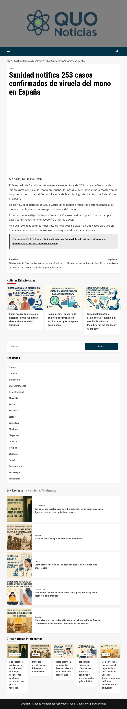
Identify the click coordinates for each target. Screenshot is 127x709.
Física (12, 404)
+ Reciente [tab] (16, 490)
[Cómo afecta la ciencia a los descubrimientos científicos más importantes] (19, 564)
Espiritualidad (16, 392)
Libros (12, 417)
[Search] (117, 51)
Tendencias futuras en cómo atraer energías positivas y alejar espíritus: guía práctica (87, 671)
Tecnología (14, 479)
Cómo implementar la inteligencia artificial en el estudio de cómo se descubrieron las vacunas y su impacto (101, 321)
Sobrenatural (16, 466)
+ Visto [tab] (32, 490)
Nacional (13, 429)
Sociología (14, 472)
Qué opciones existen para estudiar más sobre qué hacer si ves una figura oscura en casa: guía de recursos (17, 674)
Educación (14, 380)
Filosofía (13, 398)
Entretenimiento (17, 386)
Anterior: (36, 263)
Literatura (14, 423)
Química (13, 454)
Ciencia (13, 367)
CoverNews (83, 704)
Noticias (13, 441)
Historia (13, 411)
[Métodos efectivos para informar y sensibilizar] (19, 537)
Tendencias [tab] (48, 490)
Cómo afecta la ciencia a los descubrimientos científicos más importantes (64, 668)
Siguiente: (92, 261)
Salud (12, 69)
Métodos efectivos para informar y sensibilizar (58, 538)
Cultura (13, 373)
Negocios (14, 435)
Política (13, 448)
